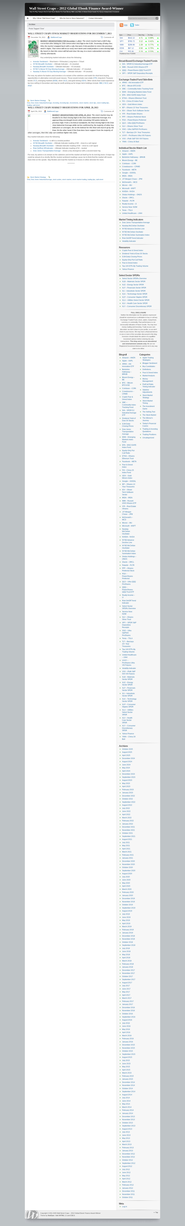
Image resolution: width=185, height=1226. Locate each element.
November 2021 (128, 830)
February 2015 (128, 1076)
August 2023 (127, 780)
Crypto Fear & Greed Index (132, 250)
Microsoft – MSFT (129, 188)
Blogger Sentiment (150, 363)
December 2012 (128, 1154)
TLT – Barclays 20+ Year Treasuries (136, 132)
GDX (84, 81)
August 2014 (127, 1095)
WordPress (32, 1214)
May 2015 (126, 1067)
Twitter (137, 25)
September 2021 (128, 836)
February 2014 (128, 1110)
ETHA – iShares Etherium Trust (134, 98)
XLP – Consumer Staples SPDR (134, 297)
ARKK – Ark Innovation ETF (133, 83)
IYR (95, 78)
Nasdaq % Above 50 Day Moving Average (49, 72)
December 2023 (128, 774)
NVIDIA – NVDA (128, 191)
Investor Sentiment (40, 62)
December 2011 (128, 1191)
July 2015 (126, 1060)
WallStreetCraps (56, 37)
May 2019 (126, 920)
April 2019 (126, 924)
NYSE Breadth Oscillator (42, 64)
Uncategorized (148, 438)
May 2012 (126, 1176)
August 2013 (127, 1129)
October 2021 (127, 833)
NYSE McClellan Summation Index (135, 235)
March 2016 (127, 1036)
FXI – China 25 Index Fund (132, 101)
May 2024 (126, 768)
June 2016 (126, 1026)
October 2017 (127, 976)
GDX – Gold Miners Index (132, 104)
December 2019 (128, 898)
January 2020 (127, 895)
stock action (57, 179)
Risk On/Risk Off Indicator (43, 148)
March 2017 (127, 998)
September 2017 (128, 979)
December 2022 (128, 796)
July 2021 (126, 843)
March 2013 (127, 1144)
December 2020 (128, 861)
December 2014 (128, 1082)
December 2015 (128, 1045)
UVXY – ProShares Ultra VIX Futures (136, 135)
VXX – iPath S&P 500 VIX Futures (135, 139)
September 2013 (128, 1126)
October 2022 (127, 799)
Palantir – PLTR (128, 201)
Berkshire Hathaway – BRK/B (133, 157)
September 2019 (128, 908)
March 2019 (127, 927)
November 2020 (128, 864)
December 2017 (128, 970)
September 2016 (128, 1017)
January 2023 (127, 793)
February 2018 (128, 964)
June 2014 (126, 1101)
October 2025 (127, 749)
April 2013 (126, 1141)
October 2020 (127, 867)
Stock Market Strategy (38, 100)
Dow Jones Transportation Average (47, 151)
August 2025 (127, 752)
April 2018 (126, 958)
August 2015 (127, 1057)
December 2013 (128, 1117)
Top (156, 1212)
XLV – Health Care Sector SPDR (135, 303)
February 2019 (128, 930)
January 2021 (127, 858)
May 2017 (126, 992)
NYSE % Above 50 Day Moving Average (48, 69)
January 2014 (127, 1113)
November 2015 (128, 1048)
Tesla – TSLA (127, 210)
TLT (35, 81)
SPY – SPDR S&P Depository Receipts (137, 73)
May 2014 (126, 1104)
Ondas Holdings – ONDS (132, 195)
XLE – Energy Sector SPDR (133, 285)
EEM (55, 81)
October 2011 (127, 1197)
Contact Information (95, 18)
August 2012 (127, 1166)
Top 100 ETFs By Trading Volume (135, 266)
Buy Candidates (149, 366)
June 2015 (126, 1064)
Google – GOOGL (129, 173)
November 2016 (128, 1011)
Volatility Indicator (129, 241)
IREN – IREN (127, 176)
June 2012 (126, 1172)
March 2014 (127, 1107)
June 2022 (126, 811)
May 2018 (126, 955)
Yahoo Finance (128, 269)
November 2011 (128, 1194)
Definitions (147, 369)
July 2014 (126, 1098)
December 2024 (128, 758)
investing (56, 103)
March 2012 (127, 1182)
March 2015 (127, 1073)
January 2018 (127, 967)
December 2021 (128, 827)
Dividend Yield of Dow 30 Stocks (135, 254)
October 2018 (127, 942)
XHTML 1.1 (63, 1215)
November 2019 (128, 902)
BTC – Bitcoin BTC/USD (131, 86)
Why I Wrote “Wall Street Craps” (44, 18)
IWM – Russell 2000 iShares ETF (135, 67)
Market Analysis (149, 376)
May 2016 (126, 1029)
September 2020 (128, 871)
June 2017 (126, 989)
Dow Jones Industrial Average (41, 103)
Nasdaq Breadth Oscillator (43, 67)
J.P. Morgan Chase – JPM (132, 179)
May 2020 (126, 883)
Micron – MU (127, 185)
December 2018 (128, 936)
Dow (28, 103)
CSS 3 (72, 1215)
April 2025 (126, 755)
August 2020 (127, 874)
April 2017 (126, 995)
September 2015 (128, 1054)
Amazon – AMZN (128, 151)
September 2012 (128, 1163)
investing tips (64, 103)
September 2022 (128, 802)
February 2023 (128, 790)
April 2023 (126, 786)
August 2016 (127, 1020)
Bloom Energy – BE (129, 160)
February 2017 (128, 1001)
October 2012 (127, 1160)
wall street (36, 105)
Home (28, 18)
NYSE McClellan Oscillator (132, 232)
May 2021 (126, 846)
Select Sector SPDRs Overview (134, 278)
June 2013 (126, 1135)
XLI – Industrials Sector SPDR (134, 291)
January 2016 (127, 1042)
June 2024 (126, 765)
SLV (65, 81)
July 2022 (126, 808)
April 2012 (126, 1179)
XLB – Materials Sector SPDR (133, 282)
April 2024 (126, 771)
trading (29, 105)
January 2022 (127, 824)
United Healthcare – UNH (132, 213)
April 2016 (126, 1032)
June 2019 (126, 917)
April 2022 (126, 814)
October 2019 (127, 905)
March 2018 (127, 961)
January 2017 (127, 1004)
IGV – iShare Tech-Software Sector (135, 111)
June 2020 (126, 880)
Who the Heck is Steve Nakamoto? (72, 18)
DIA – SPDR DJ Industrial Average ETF (137, 64)
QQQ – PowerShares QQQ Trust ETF (136, 70)
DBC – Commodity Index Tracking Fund (137, 89)
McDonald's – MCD (129, 182)
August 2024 (127, 762)
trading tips (91, 179)
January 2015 (127, 1079)
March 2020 (127, 889)
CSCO (105, 83)
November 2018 (128, 939)
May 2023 (126, 783)
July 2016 (126, 1023)
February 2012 (128, 1185)
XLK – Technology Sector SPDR (134, 294)
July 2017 (126, 986)
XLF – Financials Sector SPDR (134, 288)
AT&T (30, 86)
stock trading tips (103, 103)
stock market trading (79, 179)
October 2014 (127, 1088)
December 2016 (128, 1008)
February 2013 (128, 1148)
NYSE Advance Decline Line (133, 229)
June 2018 (126, 951)
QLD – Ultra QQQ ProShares (133, 123)
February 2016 (128, 1039)
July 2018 (126, 948)
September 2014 (128, 1092)
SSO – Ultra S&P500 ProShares (134, 129)
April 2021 (126, 849)
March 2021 (127, 852)
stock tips (92, 103)
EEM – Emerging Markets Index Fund (136, 92)
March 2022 (127, 818)
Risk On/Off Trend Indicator (132, 238)
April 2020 (126, 886)
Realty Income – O (129, 204)
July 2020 (126, 877)
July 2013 (126, 1132)
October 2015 (127, 1051)
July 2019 (126, 914)
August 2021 (127, 839)
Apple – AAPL (127, 154)
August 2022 (127, 805)
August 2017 (127, 983)
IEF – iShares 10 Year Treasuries (135, 108)
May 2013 (126, 1138)
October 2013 (127, 1123)
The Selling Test (149, 412)
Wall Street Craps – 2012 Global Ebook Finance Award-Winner (76, 8)
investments (74, 103)
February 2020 (128, 892)
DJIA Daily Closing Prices (132, 257)
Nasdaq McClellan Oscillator (133, 226)
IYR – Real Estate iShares (132, 114)
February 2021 (128, 855)
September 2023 (128, 777)
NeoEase (51, 1215)
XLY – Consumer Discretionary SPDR (137, 306)
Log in (124, 1207)
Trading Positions (149, 434)
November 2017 (128, 973)
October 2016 (127, 1014)
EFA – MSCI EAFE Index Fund (134, 95)
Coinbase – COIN (129, 164)
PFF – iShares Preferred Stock (134, 117)
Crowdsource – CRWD (131, 167)
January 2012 (127, 1188)
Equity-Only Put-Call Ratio (132, 260)
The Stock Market (149, 415)
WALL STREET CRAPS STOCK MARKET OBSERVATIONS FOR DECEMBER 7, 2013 (69, 33)
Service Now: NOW (129, 207)
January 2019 (127, 933)
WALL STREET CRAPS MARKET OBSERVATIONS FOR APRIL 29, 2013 (63, 107)
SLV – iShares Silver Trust (132, 126)
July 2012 (126, 1169)
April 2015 (126, 1070)
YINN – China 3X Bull (130, 142)
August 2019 (127, 911)
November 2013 (128, 1120)
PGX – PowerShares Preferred (134, 120)
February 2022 (128, 821)
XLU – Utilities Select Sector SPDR (135, 300)
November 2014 (128, 1085)
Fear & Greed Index (129, 263)
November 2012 (128, 1157)
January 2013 (127, 1151)
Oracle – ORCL (128, 198)
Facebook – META (129, 170)
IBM (100, 83)
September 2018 (128, 945)
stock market (83, 103)
